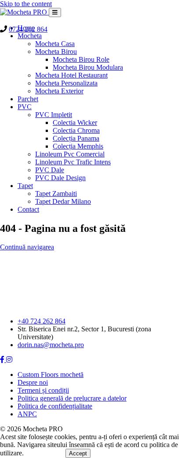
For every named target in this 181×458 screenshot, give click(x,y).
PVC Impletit (53, 114)
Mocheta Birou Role (81, 59)
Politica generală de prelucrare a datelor (72, 398)
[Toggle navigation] (55, 12)
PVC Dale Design (60, 177)
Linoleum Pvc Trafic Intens (73, 162)
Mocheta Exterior (59, 91)
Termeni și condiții (43, 390)
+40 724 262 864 (41, 321)
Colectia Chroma (76, 130)
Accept (78, 453)
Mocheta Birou (56, 51)
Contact (28, 209)
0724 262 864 (28, 29)
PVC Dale (49, 170)
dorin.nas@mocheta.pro (51, 344)
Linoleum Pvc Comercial (70, 154)
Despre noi (33, 382)
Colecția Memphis (78, 146)
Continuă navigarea (27, 247)
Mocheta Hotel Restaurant (71, 75)
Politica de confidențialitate (55, 406)
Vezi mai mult (45, 453)
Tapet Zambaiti (56, 193)
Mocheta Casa (55, 43)
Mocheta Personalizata (66, 83)
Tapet (25, 185)
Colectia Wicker (75, 122)
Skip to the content (26, 3)
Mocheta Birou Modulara (88, 67)
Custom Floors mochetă (50, 374)
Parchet (28, 99)
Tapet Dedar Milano (63, 201)
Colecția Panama (76, 138)
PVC (25, 106)
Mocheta (30, 35)
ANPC (27, 414)
